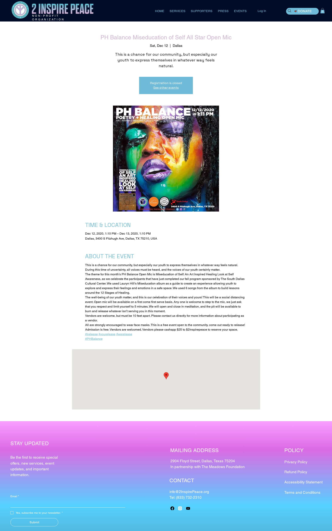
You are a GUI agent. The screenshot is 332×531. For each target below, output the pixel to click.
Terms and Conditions (302, 492)
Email (14, 496)
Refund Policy (295, 472)
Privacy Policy (295, 462)
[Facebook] (172, 508)
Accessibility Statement (303, 482)
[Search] (290, 11)
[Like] (180, 508)
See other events (166, 88)
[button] (322, 10)
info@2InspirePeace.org (189, 492)
